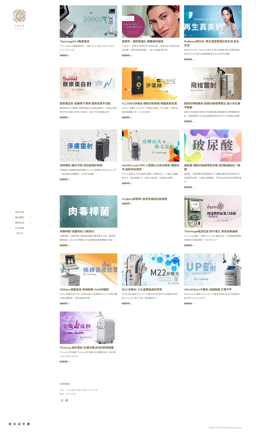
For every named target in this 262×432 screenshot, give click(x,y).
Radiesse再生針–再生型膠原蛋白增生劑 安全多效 (211, 43)
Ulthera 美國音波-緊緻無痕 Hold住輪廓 (84, 289)
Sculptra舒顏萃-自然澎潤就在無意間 (144, 199)
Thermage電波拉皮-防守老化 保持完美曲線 (211, 231)
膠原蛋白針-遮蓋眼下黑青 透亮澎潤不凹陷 (85, 103)
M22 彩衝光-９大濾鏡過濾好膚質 (142, 289)
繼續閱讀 (64, 55)
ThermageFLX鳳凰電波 (74, 41)
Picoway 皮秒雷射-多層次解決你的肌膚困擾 (87, 347)
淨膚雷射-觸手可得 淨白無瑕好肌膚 (81, 165)
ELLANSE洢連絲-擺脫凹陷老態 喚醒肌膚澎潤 (149, 103)
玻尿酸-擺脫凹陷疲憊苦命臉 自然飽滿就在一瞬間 (212, 167)
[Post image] (88, 21)
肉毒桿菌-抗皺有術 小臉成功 (77, 231)
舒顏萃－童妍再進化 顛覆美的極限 (142, 41)
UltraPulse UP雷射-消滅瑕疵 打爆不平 (208, 289)
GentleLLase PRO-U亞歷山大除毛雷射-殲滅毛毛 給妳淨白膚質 (150, 167)
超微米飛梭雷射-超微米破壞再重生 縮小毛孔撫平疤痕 (212, 105)
